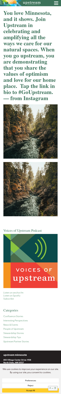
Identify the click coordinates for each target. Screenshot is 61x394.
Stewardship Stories (13, 333)
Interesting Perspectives (15, 321)
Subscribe (8, 299)
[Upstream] (30, 3)
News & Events (10, 325)
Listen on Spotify (11, 296)
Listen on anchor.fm (13, 293)
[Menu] (57, 3)
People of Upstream (13, 329)
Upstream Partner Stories (16, 342)
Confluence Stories (13, 316)
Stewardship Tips (12, 337)
